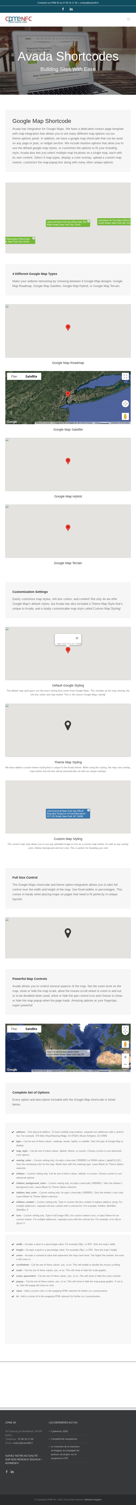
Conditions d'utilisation (120, 423)
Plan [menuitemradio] (14, 376)
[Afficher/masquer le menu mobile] (129, 19)
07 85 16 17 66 (25, 1439)
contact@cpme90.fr (89, 3)
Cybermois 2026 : (60, 1431)
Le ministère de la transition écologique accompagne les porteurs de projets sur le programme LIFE (65, 1452)
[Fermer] (77, 638)
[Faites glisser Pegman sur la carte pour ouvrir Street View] (125, 416)
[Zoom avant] (125, 1057)
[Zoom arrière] (125, 1064)
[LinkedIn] (12, 1471)
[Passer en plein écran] (125, 376)
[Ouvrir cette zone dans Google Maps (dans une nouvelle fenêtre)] (12, 422)
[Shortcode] (68, 61)
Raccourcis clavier (43, 423)
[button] (68, 215)
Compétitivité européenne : (64, 1439)
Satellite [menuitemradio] (31, 376)
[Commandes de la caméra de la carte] (125, 403)
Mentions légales (93, 1499)
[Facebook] (6, 1471)
